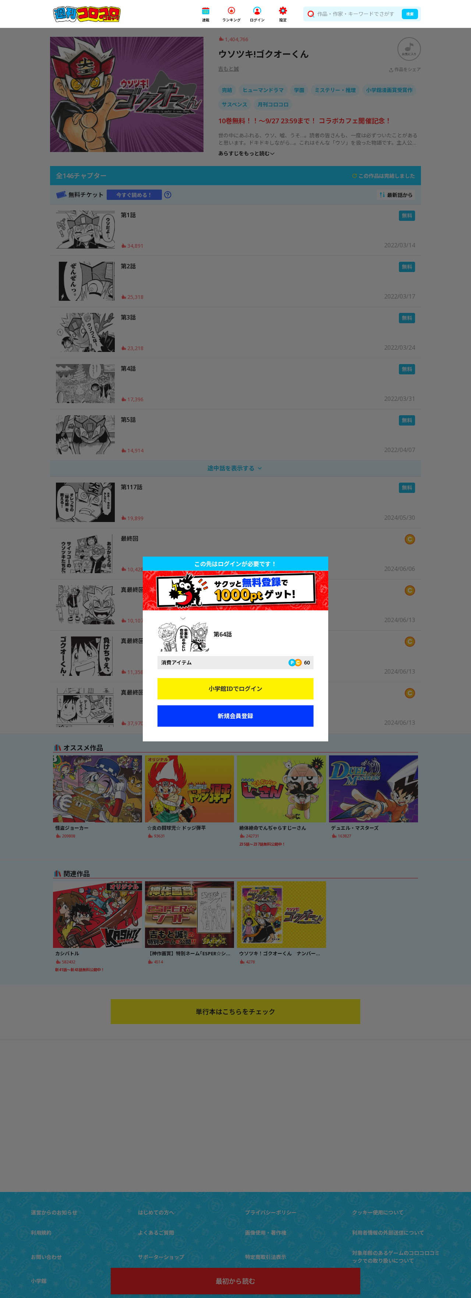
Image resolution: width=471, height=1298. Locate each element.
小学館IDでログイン (235, 689)
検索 (410, 14)
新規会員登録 (235, 716)
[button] (206, 14)
